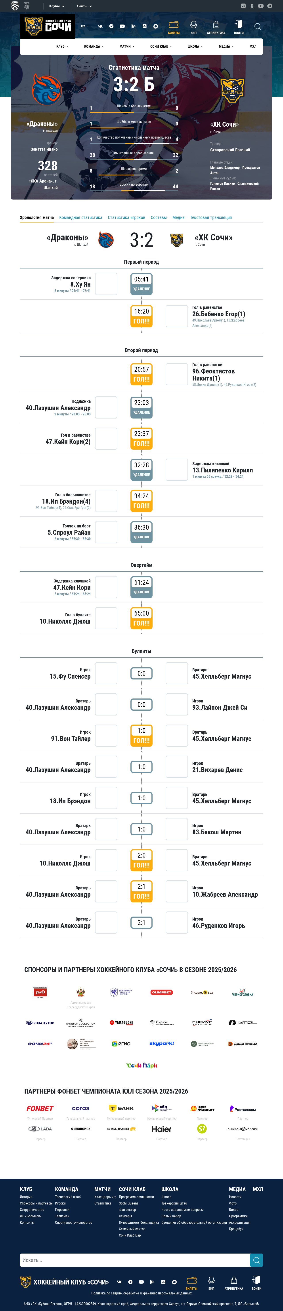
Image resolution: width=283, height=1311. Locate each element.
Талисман (62, 1216)
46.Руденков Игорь (218, 925)
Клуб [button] (60, 46)
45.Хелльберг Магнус (221, 676)
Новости (235, 1197)
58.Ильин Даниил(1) (207, 384)
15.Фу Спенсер (70, 676)
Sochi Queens (128, 1203)
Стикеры (125, 1216)
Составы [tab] (159, 217)
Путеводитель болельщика (139, 1222)
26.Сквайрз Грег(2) (77, 508)
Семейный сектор (132, 1229)
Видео (233, 1210)
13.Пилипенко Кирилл (222, 470)
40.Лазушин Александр (58, 408)
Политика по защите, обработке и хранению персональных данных (141, 1293)
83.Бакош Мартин (216, 832)
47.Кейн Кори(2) (68, 441)
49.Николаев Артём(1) (208, 320)
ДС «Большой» (31, 1216)
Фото (233, 1203)
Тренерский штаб (68, 1197)
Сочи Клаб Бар (130, 1235)
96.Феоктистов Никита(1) (213, 374)
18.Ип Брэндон (70, 801)
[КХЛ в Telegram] (269, 6)
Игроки (60, 1203)
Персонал (62, 1210)
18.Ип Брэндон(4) (66, 501)
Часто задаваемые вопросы (182, 1210)
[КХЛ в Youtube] (260, 6)
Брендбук (236, 1229)
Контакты (27, 1222)
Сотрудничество (32, 1210)
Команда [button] (92, 46)
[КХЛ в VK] (243, 6)
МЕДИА (237, 1189)
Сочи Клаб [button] (159, 46)
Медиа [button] (225, 46)
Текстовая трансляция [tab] (211, 217)
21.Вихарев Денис (217, 770)
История (26, 1197)
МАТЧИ (102, 1189)
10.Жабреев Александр (225, 894)
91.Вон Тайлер (71, 738)
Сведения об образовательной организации (194, 1222)
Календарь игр (105, 1197)
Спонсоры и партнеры (36, 1203)
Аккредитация (239, 1222)
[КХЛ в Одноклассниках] (252, 6)
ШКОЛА (169, 1189)
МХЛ (253, 46)
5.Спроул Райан (69, 532)
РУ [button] (83, 26)
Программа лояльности (136, 1197)
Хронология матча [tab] (37, 217)
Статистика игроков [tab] (126, 217)
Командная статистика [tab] (80, 217)
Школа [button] (194, 46)
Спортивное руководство (73, 1222)
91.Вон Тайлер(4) (48, 508)
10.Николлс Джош (65, 621)
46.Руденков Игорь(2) (240, 384)
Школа (166, 1197)
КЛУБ (26, 1189)
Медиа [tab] (178, 217)
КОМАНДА (66, 1189)
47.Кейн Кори (72, 587)
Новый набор (171, 1216)
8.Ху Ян (80, 284)
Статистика (102, 1203)
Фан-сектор (127, 1210)
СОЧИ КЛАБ (132, 1189)
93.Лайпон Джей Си (219, 707)
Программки (238, 1216)
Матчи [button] (126, 46)
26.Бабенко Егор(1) (218, 314)
